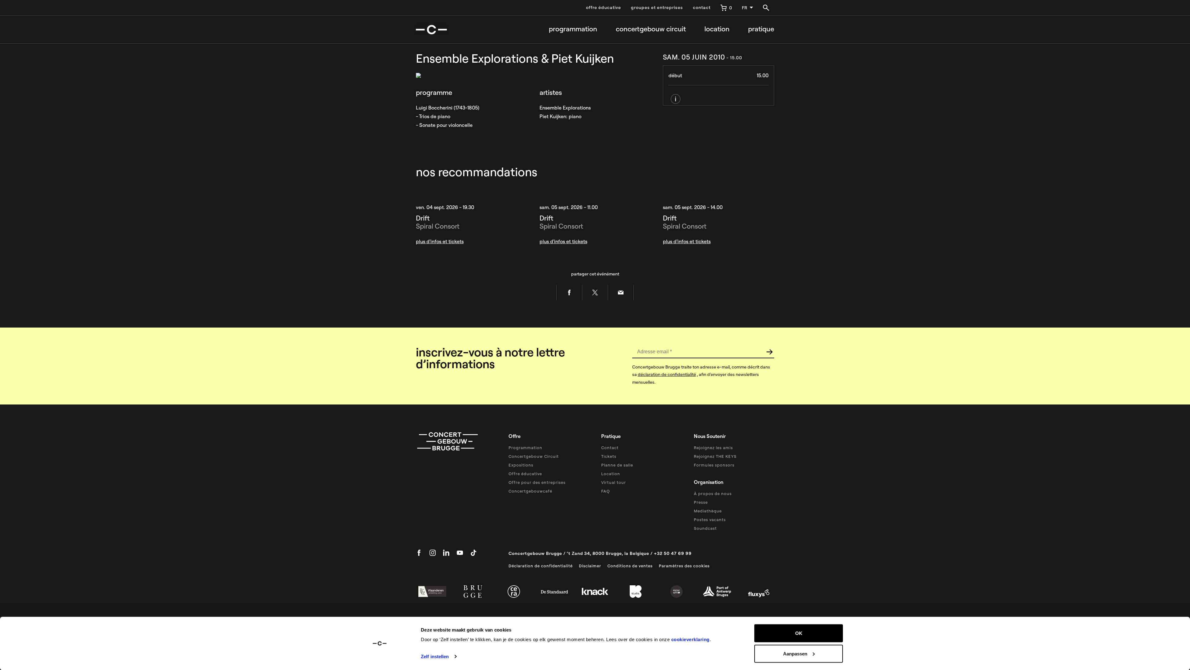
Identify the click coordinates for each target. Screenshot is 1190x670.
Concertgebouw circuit (651, 29)
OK (798, 633)
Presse (701, 502)
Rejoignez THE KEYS (715, 456)
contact (702, 7)
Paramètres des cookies (684, 565)
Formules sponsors (714, 464)
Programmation (573, 29)
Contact (610, 447)
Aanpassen (795, 653)
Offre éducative (525, 473)
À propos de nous (713, 493)
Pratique (761, 29)
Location (716, 29)
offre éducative (603, 7)
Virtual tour (613, 482)
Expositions (521, 464)
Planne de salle (617, 464)
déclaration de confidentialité (667, 374)
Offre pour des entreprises (537, 482)
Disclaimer (590, 565)
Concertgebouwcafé (530, 491)
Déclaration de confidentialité (541, 565)
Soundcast (705, 528)
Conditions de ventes (630, 565)
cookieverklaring (690, 639)
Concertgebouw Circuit (534, 456)
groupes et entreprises (657, 7)
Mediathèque (708, 510)
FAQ (605, 491)
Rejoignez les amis (713, 447)
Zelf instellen (435, 656)
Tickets (608, 456)
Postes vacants (710, 519)
